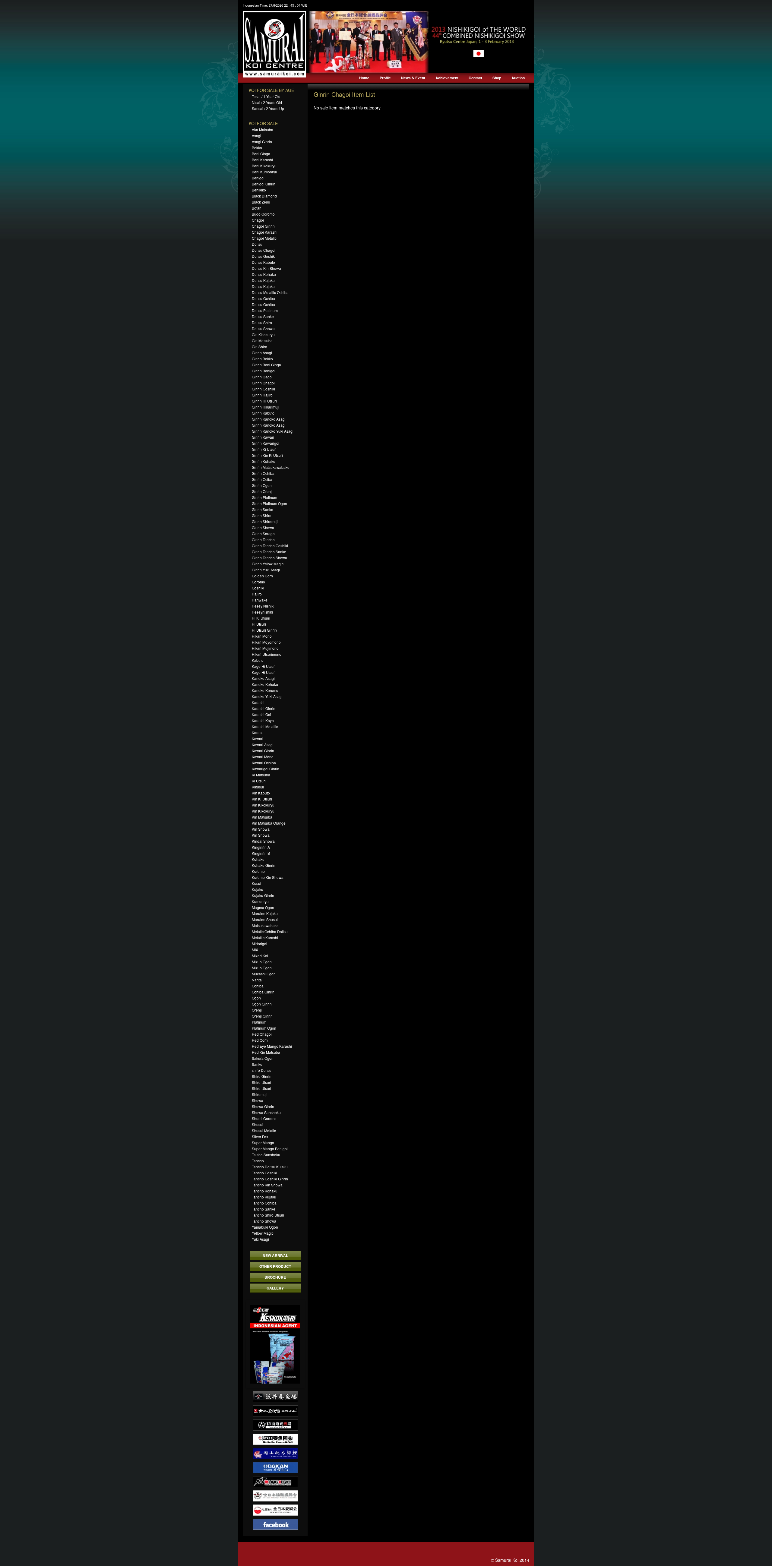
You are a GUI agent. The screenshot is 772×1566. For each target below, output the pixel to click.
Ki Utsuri (259, 780)
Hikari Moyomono (266, 642)
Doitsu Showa (263, 328)
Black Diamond (264, 195)
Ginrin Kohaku (263, 461)
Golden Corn (262, 575)
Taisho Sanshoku (266, 1154)
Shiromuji (259, 1094)
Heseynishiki (262, 611)
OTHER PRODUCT (275, 1266)
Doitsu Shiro (262, 322)
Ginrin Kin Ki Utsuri (267, 455)
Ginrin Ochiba (263, 473)
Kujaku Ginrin (263, 895)
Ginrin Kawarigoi (265, 443)
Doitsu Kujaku (263, 280)
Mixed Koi (260, 955)
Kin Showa (261, 829)
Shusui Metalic (264, 1130)
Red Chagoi (262, 1034)
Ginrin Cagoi (262, 376)
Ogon (256, 997)
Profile (385, 78)
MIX (255, 949)
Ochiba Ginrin (263, 991)
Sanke (257, 1064)
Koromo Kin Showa (267, 877)
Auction (518, 78)
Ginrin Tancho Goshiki (270, 545)
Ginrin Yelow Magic (267, 563)
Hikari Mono (262, 636)
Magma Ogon (263, 907)
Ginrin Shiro (261, 515)
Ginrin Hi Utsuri (264, 400)
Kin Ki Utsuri (262, 798)
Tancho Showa (264, 1220)
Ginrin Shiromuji (265, 521)
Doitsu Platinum (265, 310)
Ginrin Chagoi (263, 382)
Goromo (258, 581)
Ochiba (258, 985)
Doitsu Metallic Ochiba (270, 292)
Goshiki (258, 587)
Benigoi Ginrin (263, 183)
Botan (256, 207)
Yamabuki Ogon (265, 1227)
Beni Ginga (261, 153)
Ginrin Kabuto (263, 412)
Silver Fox (260, 1136)
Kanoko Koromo (265, 690)
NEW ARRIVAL (275, 1255)
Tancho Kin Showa (267, 1184)
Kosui (256, 883)
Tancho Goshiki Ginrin (270, 1178)
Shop (496, 78)
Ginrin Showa (263, 527)
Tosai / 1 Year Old (266, 96)
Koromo (258, 871)
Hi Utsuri (259, 624)
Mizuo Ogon (262, 961)
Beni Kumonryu (264, 171)
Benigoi (258, 177)
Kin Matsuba (262, 816)
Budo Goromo (263, 213)
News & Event (413, 78)
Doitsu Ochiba (263, 298)
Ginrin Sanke (262, 509)
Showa (257, 1100)
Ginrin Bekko (262, 358)
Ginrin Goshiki (263, 388)
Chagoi (258, 220)
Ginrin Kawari (263, 437)
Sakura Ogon (263, 1058)
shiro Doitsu (261, 1070)
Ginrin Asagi (262, 352)
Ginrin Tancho (263, 539)
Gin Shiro (259, 346)
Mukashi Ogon (264, 973)
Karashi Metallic (265, 726)
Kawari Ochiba (264, 762)
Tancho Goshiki (264, 1172)
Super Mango (263, 1142)
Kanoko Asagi (263, 678)
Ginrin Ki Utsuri (264, 449)
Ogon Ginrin (262, 1003)
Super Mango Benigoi (270, 1148)
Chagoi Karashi (264, 232)
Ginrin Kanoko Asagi (269, 418)
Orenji (257, 1009)
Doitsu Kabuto (263, 262)
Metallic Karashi (265, 937)
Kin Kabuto (261, 792)
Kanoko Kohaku (265, 684)
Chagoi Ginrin (263, 226)
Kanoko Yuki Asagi (267, 696)
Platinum (259, 1022)
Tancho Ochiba (264, 1202)
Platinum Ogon (264, 1028)
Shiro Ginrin (261, 1076)
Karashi (258, 702)
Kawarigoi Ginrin (265, 768)
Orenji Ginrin (262, 1015)
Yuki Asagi (260, 1239)
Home (364, 78)
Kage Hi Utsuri (264, 666)
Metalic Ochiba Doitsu (270, 931)
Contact (475, 78)
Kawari (257, 738)
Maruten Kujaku (265, 913)
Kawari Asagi (263, 744)
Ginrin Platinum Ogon (269, 503)
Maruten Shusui (265, 919)
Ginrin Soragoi (264, 533)
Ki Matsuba (261, 774)
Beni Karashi (262, 159)
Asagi (256, 135)
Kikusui (258, 786)
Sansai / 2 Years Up (268, 108)
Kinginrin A (261, 847)
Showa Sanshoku (266, 1112)
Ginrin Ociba (262, 479)
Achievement (446, 78)
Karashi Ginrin (263, 708)
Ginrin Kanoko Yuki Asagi (272, 431)
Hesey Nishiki (263, 605)
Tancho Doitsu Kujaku (270, 1166)
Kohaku (258, 859)
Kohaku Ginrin (263, 865)
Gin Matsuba (262, 340)
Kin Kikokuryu (263, 804)
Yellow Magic (263, 1233)
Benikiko (259, 189)
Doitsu (257, 244)
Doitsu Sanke (263, 316)
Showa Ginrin (263, 1106)
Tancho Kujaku (264, 1196)
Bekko (257, 147)
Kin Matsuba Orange (269, 823)
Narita (257, 979)
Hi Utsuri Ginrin (264, 630)
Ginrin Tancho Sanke (269, 551)
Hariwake (259, 599)
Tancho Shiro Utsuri (268, 1214)
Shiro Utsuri (261, 1082)
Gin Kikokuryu (263, 334)
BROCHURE (275, 1277)
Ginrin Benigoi (263, 370)
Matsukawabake (265, 925)
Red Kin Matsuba (266, 1052)
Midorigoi (259, 943)
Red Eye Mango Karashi (272, 1046)
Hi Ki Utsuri (261, 617)
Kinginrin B (261, 853)
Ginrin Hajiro (262, 394)
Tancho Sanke (263, 1208)
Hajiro (257, 593)
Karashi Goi (261, 714)
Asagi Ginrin (262, 141)
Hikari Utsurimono (266, 654)
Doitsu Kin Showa (266, 268)
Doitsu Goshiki (264, 256)
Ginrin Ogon (262, 485)
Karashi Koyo (263, 720)
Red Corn (260, 1040)
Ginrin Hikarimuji (265, 406)
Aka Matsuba (262, 129)
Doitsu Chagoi (263, 250)
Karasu (258, 732)
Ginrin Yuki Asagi (266, 569)
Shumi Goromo (264, 1118)
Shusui (257, 1124)
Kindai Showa (263, 841)
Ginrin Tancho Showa (269, 557)
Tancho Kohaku (264, 1190)
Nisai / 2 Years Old (267, 102)
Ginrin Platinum (264, 497)
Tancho (258, 1160)
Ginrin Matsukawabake (271, 467)
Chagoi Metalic (264, 238)
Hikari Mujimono (265, 648)
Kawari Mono (263, 756)
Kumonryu (260, 901)
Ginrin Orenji (262, 491)
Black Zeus (261, 201)
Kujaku (257, 889)
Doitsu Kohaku (264, 274)
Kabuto (258, 660)
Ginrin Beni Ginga (266, 364)
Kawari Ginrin (263, 750)
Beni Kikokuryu (264, 165)
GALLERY (275, 1288)
